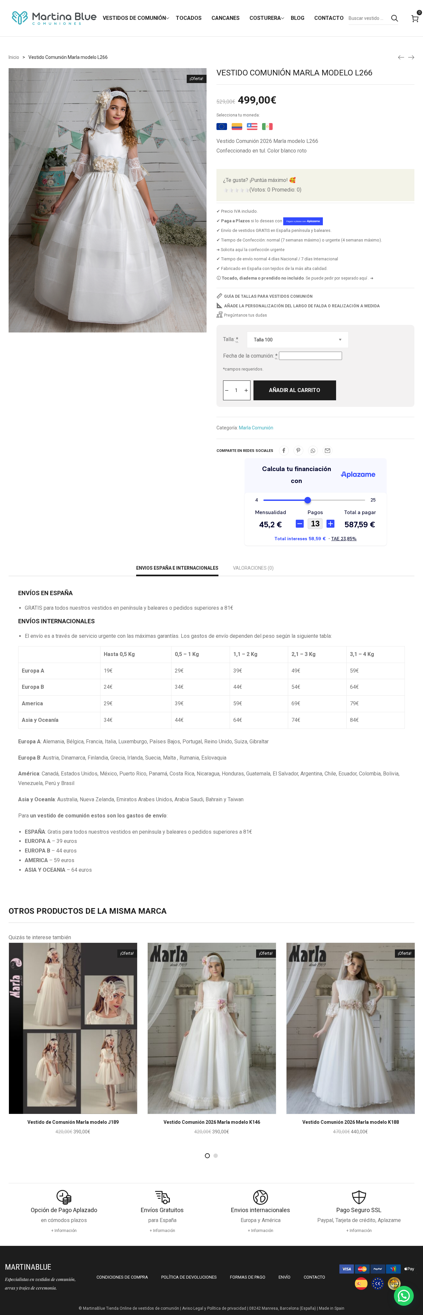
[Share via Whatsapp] (313, 451)
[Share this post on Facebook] (284, 451)
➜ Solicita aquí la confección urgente (250, 249)
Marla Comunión (256, 427)
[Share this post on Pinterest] (298, 451)
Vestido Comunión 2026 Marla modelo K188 (350, 1122)
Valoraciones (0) (253, 568)
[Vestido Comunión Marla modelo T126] (401, 57)
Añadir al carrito (294, 390)
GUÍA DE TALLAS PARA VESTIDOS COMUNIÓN (268, 296)
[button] (404, 1296)
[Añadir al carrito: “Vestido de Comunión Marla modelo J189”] (64, 1109)
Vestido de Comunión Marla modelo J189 (73, 1122)
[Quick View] (82, 1109)
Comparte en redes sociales (244, 451)
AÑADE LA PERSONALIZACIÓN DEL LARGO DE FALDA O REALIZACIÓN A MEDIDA (302, 306)
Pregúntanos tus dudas (245, 315)
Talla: (230, 339)
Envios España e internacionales (177, 568)
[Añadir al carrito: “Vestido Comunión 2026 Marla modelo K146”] (203, 1109)
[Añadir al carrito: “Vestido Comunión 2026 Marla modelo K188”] (341, 1109)
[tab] (177, 568)
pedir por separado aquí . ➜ (349, 278)
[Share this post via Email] (327, 451)
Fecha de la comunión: (250, 356)
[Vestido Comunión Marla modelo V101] (411, 57)
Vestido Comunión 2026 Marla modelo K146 (212, 1122)
